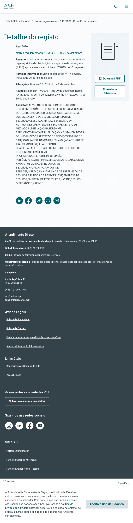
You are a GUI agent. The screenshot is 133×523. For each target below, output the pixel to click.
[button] (116, 6)
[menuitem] (61, 319)
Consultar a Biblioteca (110, 91)
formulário (30, 255)
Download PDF (111, 78)
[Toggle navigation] (126, 6)
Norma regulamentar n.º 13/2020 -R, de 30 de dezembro (49, 53)
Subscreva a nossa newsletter (27, 401)
